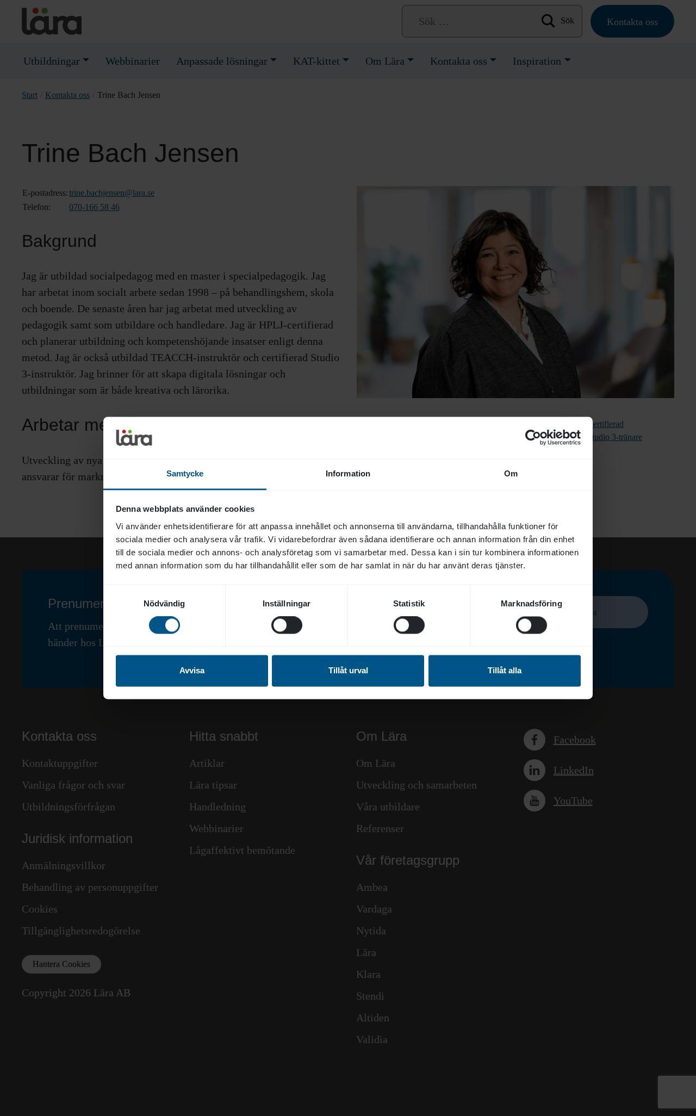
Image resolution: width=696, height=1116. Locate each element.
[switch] (286, 625)
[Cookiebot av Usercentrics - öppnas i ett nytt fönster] (533, 438)
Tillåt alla (504, 670)
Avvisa (191, 670)
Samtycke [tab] (185, 473)
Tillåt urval (348, 670)
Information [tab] (348, 473)
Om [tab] (511, 473)
